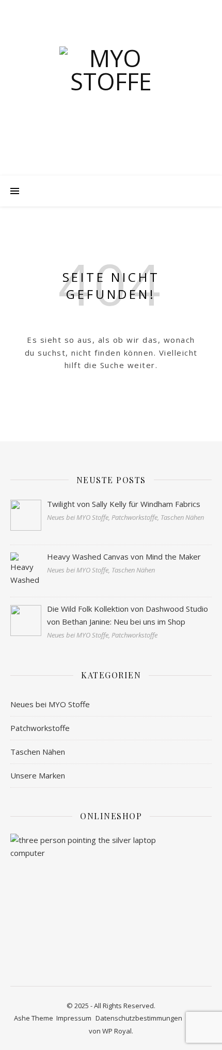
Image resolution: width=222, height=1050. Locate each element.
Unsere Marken (37, 775)
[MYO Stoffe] (111, 98)
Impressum (73, 1018)
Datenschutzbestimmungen (139, 1018)
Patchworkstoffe (40, 728)
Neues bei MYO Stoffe (50, 704)
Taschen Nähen (37, 751)
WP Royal (117, 1031)
